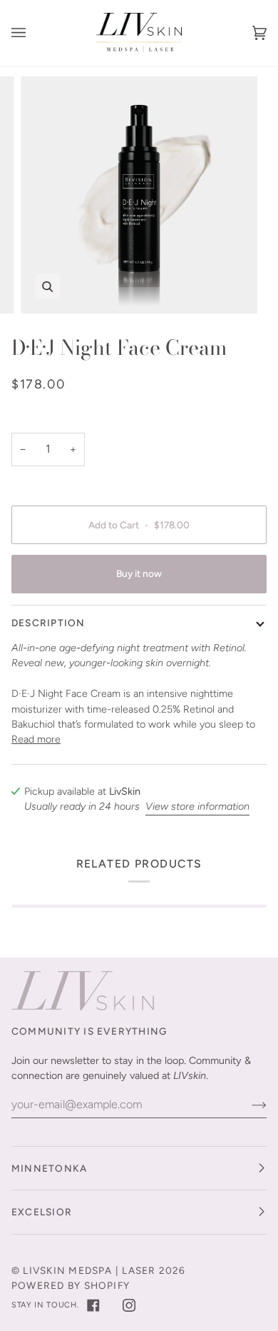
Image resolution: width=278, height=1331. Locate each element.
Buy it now (139, 573)
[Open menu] (32, 33)
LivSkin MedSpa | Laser (89, 1270)
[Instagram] (129, 1305)
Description (48, 622)
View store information (197, 806)
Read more (36, 739)
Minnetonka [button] (49, 1168)
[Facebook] (93, 1305)
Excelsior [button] (41, 1211)
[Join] (248, 1104)
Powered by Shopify (70, 1285)
